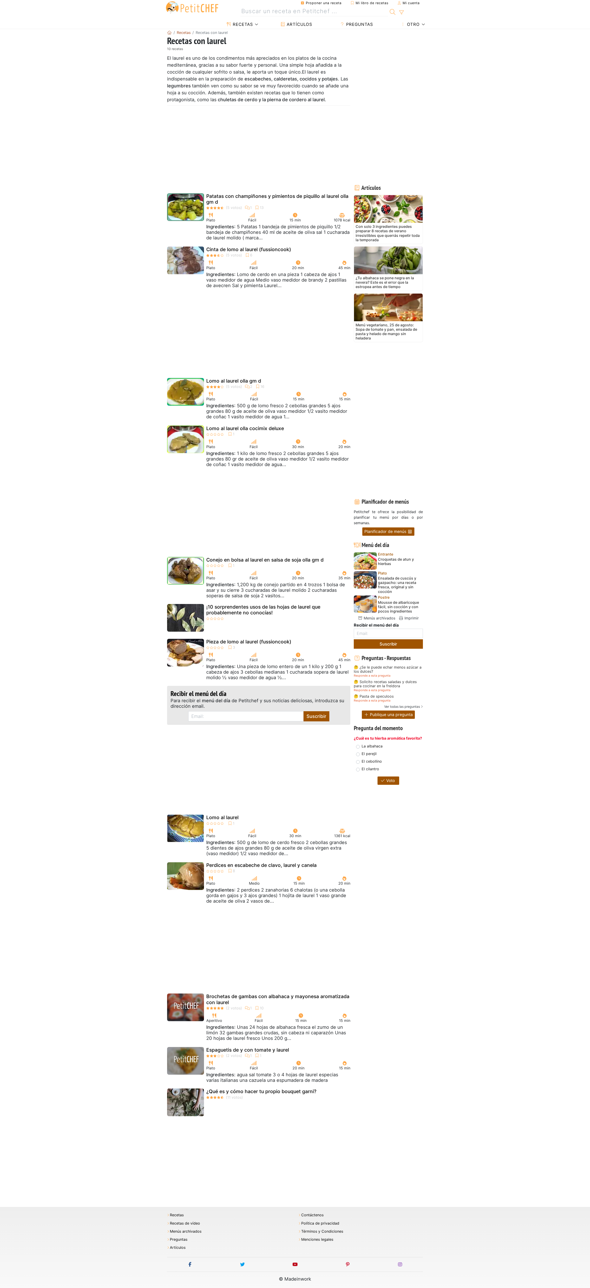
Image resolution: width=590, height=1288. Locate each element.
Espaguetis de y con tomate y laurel (247, 1050)
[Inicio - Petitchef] (169, 32)
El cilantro (370, 769)
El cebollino (372, 761)
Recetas (242, 24)
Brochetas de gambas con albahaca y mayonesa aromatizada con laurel (277, 999)
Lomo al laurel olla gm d (233, 381)
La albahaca (372, 746)
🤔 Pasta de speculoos (374, 696)
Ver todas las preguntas (402, 706)
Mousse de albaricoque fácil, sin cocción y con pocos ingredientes (398, 606)
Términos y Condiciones (322, 1231)
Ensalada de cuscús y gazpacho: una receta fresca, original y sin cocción (397, 585)
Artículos (298, 24)
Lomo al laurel (222, 817)
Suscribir (316, 716)
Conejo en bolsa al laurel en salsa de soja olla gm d (265, 560)
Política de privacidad (320, 1223)
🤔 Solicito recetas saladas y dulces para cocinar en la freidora (385, 684)
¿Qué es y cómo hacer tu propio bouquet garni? (261, 1091)
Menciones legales (317, 1239)
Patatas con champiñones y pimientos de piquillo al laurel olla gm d (277, 199)
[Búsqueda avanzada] (401, 12)
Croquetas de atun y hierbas (396, 561)
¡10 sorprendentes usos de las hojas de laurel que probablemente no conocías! (263, 610)
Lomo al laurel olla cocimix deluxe (245, 428)
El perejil (369, 753)
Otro (413, 24)
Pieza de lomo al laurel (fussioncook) (248, 642)
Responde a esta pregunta (372, 675)
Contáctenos (312, 1215)
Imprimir (411, 618)
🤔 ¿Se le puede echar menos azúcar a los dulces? (388, 669)
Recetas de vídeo (185, 1223)
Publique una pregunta (391, 714)
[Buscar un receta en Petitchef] (392, 11)
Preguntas (359, 24)
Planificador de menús (385, 531)
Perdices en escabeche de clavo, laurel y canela (261, 865)
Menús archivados (379, 618)
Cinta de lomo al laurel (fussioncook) (248, 249)
